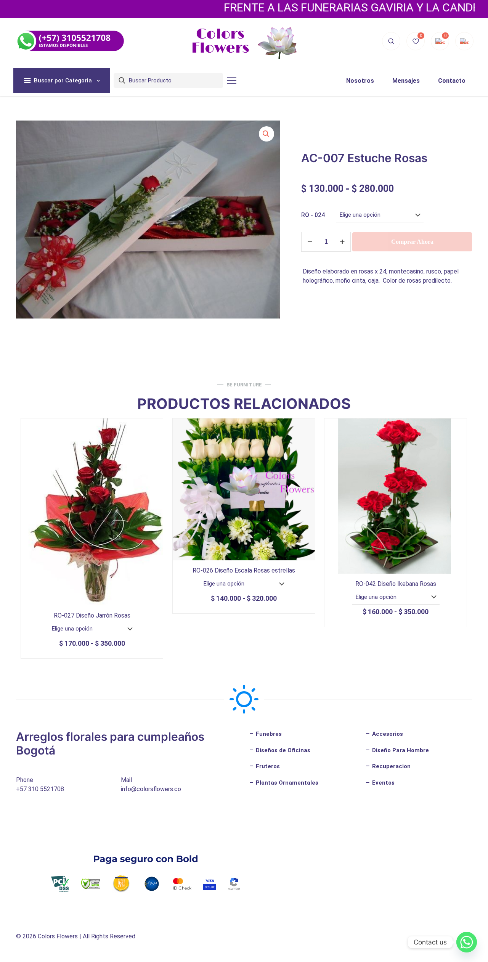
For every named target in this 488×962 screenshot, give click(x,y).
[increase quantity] (342, 242)
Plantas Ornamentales (286, 782)
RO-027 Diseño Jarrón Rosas (92, 615)
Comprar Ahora (412, 241)
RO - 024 (313, 215)
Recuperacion (391, 766)
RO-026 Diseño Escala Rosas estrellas (244, 570)
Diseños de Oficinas (282, 750)
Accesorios (387, 733)
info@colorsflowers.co (151, 789)
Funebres (268, 733)
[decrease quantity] (309, 242)
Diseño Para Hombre (400, 750)
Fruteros (267, 766)
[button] (266, 134)
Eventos (383, 782)
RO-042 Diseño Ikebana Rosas (395, 583)
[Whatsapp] (466, 942)
